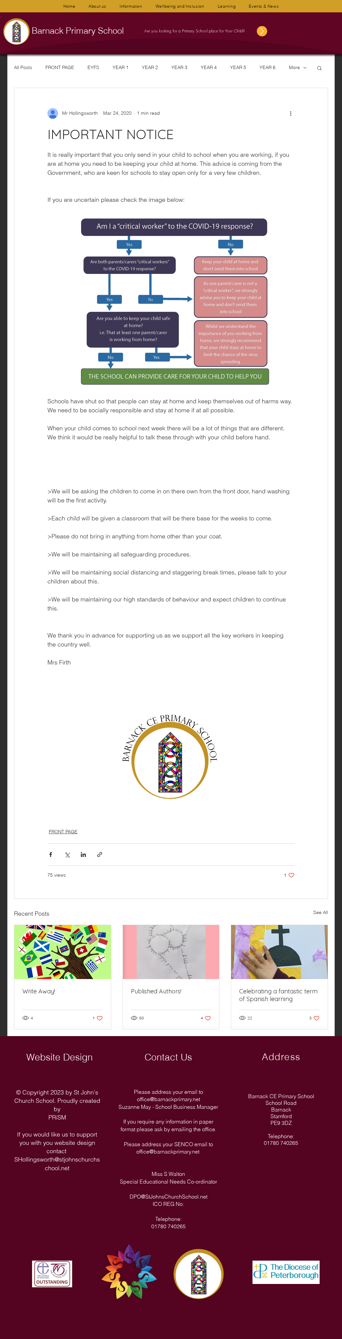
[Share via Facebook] (50, 854)
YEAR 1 (121, 67)
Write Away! (38, 991)
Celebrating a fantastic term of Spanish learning (278, 995)
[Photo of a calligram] (171, 952)
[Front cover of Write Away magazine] (62, 952)
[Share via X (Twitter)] (67, 854)
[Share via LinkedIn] (83, 854)
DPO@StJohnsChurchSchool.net (168, 1196)
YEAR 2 (150, 67)
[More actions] (291, 113)
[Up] (269, 31)
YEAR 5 (238, 67)
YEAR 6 (268, 67)
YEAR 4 (209, 67)
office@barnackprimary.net (168, 1099)
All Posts (23, 67)
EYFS (93, 67)
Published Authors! (156, 991)
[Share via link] (100, 854)
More (294, 67)
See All (320, 912)
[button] (97, 6)
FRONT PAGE (59, 67)
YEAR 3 (179, 67)
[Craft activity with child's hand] (279, 952)
